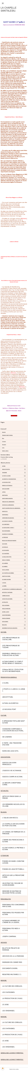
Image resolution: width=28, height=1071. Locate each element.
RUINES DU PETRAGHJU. (13, 485)
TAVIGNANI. (13, 472)
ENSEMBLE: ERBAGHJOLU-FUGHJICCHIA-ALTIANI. (11, 654)
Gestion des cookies (14, 1069)
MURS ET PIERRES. (13, 560)
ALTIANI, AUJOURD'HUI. (10, 703)
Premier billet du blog (7, 457)
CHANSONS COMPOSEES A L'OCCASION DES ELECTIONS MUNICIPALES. (12, 730)
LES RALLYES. (13, 602)
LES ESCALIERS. (13, 550)
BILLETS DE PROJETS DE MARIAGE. (11, 949)
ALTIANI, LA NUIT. (13, 612)
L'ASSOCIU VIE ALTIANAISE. (11, 771)
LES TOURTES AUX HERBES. (13, 573)
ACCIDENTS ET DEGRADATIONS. (13, 479)
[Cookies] (2, 1068)
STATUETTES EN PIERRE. (13, 599)
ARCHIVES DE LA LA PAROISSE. (13, 956)
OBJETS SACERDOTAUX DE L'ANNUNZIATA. (13, 508)
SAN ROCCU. (13, 511)
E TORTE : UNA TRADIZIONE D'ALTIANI (12, 744)
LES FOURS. (13, 543)
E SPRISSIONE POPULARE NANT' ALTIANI (13, 722)
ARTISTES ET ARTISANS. (13, 592)
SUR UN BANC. (13, 621)
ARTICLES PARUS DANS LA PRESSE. (11, 797)
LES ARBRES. (13, 566)
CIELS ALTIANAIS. (13, 605)
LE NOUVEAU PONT (9, 709)
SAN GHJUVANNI (13, 488)
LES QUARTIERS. (13, 553)
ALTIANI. (13, 466)
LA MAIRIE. (13, 586)
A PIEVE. (13, 492)
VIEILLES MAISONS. (13, 608)
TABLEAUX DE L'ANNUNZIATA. (13, 501)
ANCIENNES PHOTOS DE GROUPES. (13, 628)
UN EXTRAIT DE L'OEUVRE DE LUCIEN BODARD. (12, 884)
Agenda (4, 432)
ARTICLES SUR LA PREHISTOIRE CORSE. (13, 876)
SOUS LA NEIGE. (13, 569)
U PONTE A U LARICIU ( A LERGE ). (13, 690)
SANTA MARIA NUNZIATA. (13, 498)
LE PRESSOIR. (13, 537)
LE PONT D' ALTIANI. (13, 475)
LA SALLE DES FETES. (13, 556)
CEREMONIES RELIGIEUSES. (13, 518)
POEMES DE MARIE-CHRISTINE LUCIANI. (13, 862)
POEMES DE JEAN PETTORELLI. (13, 869)
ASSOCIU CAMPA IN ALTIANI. (12, 777)
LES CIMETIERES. (13, 524)
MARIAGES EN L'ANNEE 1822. (12, 962)
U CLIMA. (5, 683)
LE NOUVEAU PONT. (13, 482)
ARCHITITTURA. (7, 697)
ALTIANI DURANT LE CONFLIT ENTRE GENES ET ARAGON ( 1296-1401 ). (12, 662)
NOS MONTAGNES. (13, 531)
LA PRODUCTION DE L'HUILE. (12, 998)
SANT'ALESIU (13, 495)
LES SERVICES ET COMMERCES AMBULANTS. (13, 589)
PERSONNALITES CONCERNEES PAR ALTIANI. (13, 905)
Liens (3, 447)
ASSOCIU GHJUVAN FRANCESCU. (9, 763)
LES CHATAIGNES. (8, 992)
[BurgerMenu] (2, 3)
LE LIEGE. (5, 1005)
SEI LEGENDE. (7, 737)
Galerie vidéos (5, 450)
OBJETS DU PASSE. (13, 576)
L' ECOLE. (13, 582)
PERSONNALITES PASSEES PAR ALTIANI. (13, 913)
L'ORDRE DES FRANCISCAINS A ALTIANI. (13, 841)
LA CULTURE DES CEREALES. (12, 986)
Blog (3, 438)
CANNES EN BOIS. (13, 595)
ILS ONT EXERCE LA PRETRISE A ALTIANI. (13, 849)
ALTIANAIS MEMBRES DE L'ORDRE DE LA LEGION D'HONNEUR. (11, 921)
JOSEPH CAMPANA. (9, 936)
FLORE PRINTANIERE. (13, 615)
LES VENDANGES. (8, 1011)
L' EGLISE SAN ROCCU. (10, 818)
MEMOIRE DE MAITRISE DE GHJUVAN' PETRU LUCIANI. (11, 892)
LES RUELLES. (13, 547)
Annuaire (4, 444)
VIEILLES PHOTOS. (13, 469)
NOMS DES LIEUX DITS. (10, 751)
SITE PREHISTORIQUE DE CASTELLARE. (11, 639)
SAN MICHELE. (13, 514)
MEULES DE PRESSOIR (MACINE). (13, 540)
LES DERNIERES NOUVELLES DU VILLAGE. (13, 805)
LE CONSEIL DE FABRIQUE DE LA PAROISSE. (13, 833)
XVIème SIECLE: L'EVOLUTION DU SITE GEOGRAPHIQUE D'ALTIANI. (12, 670)
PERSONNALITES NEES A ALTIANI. (11, 929)
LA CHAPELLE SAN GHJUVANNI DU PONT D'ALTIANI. (13, 825)
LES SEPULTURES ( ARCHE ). (13, 527)
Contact (4, 441)
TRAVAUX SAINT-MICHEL (7, 435)
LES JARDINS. (13, 563)
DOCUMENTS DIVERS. (10, 968)
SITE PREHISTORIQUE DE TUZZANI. (11, 646)
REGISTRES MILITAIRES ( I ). (11, 974)
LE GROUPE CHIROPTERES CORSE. (11, 784)
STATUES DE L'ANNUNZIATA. (13, 505)
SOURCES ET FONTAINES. (13, 534)
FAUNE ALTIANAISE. (13, 618)
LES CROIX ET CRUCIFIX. (13, 521)
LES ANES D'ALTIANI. (13, 579)
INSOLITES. (13, 624)
